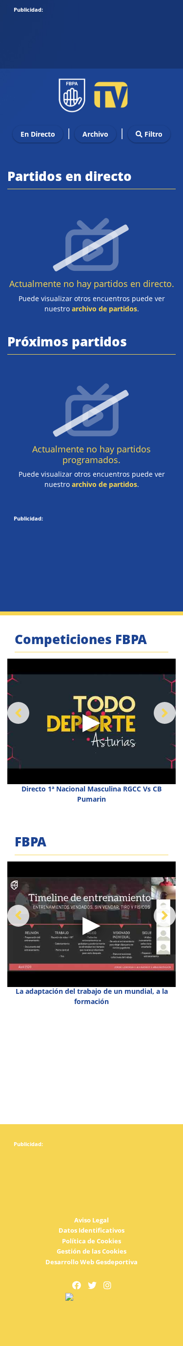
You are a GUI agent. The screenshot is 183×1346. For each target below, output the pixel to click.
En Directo (37, 134)
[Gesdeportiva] (91, 1297)
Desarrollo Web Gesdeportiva (91, 1261)
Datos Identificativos (91, 1230)
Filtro (152, 134)
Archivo (95, 134)
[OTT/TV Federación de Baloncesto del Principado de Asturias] (92, 92)
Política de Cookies (91, 1241)
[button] (165, 713)
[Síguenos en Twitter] (92, 1285)
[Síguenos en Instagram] (107, 1285)
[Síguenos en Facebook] (76, 1285)
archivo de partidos (104, 308)
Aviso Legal (91, 1220)
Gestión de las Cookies (91, 1251)
